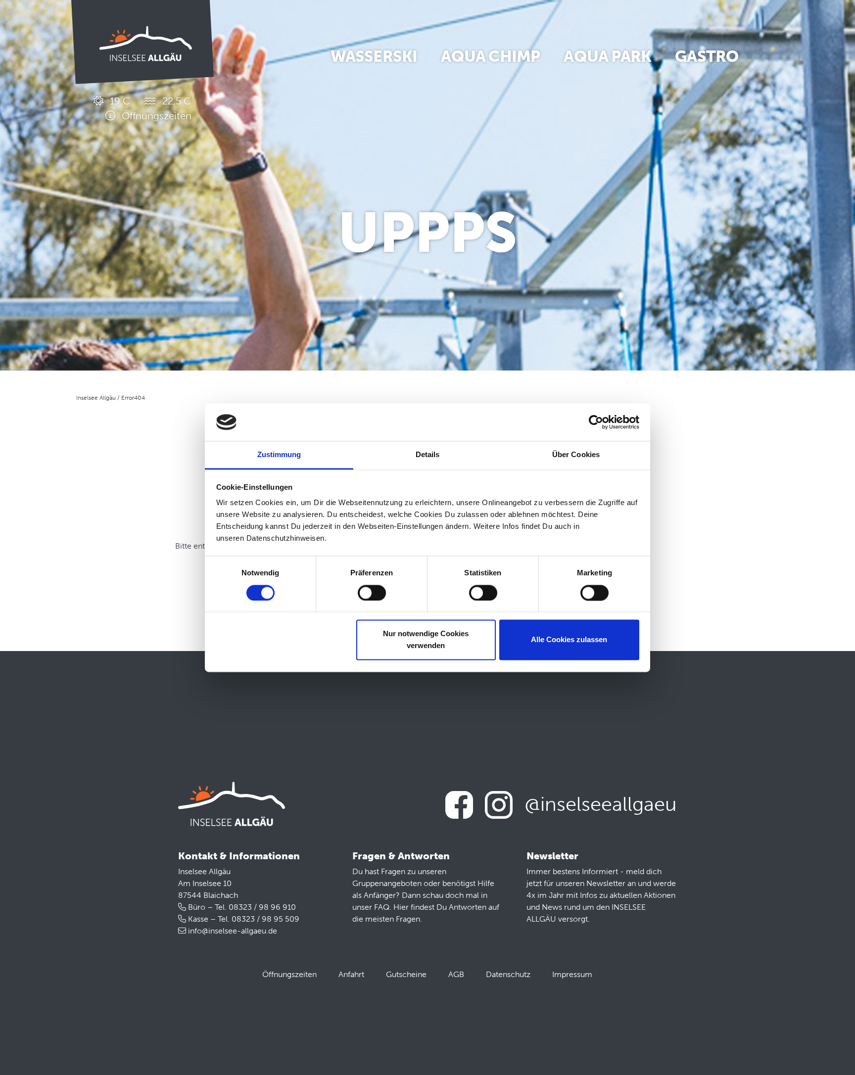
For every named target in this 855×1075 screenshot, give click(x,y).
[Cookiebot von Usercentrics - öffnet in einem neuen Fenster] (596, 422)
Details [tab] (428, 455)
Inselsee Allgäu (96, 397)
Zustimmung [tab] (279, 455)
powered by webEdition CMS (822, 1071)
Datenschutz (508, 974)
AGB (456, 974)
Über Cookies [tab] (576, 455)
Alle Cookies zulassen (569, 640)
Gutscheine (406, 974)
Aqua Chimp (490, 56)
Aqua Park (607, 56)
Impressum (572, 974)
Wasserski (374, 56)
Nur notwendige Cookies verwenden (426, 640)
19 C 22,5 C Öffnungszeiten (149, 108)
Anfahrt (351, 974)
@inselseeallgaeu (600, 804)
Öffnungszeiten (289, 974)
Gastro (706, 56)
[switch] (372, 593)
